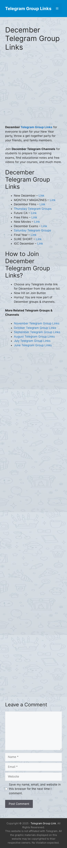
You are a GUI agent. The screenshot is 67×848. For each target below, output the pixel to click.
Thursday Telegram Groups (33, 208)
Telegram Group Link (43, 823)
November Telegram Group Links (36, 323)
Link (41, 195)
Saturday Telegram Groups (32, 230)
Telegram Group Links (28, 8)
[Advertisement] (33, 90)
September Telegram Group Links (37, 332)
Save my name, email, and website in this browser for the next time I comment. (35, 789)
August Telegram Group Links (34, 336)
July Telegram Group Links (32, 341)
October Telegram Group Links (35, 328)
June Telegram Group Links (33, 345)
